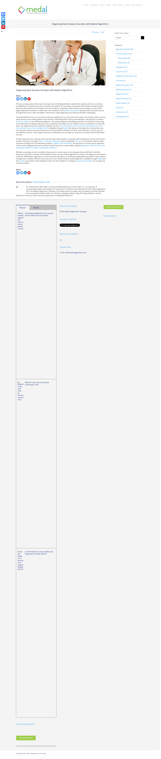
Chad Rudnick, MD (41, 182)
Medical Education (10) (124, 85)
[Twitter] (21, 98)
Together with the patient (62, 143)
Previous (95, 32)
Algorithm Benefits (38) (124, 49)
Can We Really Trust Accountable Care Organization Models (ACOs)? (39, 553)
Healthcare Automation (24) (126, 76)
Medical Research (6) (123, 89)
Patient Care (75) (122, 94)
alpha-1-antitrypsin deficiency (50, 141)
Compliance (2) (121, 67)
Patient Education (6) (123, 98)
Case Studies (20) (124, 58)
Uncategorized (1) (122, 117)
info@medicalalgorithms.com (76, 252)
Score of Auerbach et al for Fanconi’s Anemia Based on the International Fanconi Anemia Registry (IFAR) (59, 127)
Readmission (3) (124, 63)
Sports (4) (119, 107)
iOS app (78, 141)
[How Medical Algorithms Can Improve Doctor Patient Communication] (20, 294)
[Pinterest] (29, 98)
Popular (22, 207)
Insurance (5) (121, 80)
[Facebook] (17, 98)
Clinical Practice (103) (124, 54)
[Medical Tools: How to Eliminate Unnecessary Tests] (20, 463)
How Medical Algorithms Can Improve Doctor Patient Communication (39, 214)
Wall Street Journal (72, 110)
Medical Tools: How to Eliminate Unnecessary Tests (37, 383)
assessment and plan (85, 161)
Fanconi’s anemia (22, 121)
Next (102, 32)
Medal (65, 128)
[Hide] (2, 31)
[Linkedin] (25, 98)
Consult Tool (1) (122, 72)
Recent (36, 207)
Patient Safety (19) (122, 103)
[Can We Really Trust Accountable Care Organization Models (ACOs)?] (20, 633)
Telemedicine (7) (122, 112)
